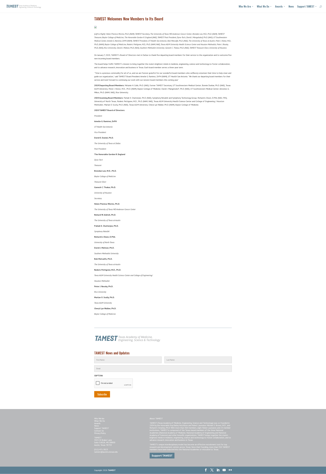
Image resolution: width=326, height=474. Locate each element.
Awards (279, 6)
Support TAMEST (305, 6)
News (291, 6)
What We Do (263, 6)
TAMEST (112, 470)
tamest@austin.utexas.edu (106, 452)
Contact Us (99, 430)
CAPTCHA (98, 375)
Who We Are (245, 6)
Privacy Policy (100, 433)
